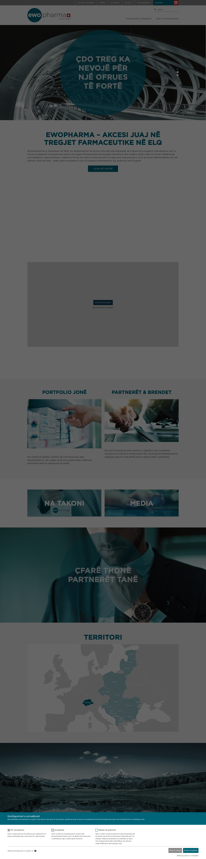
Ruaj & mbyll (175, 850)
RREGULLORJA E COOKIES (187, 856)
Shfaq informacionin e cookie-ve (20, 851)
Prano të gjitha (190, 850)
